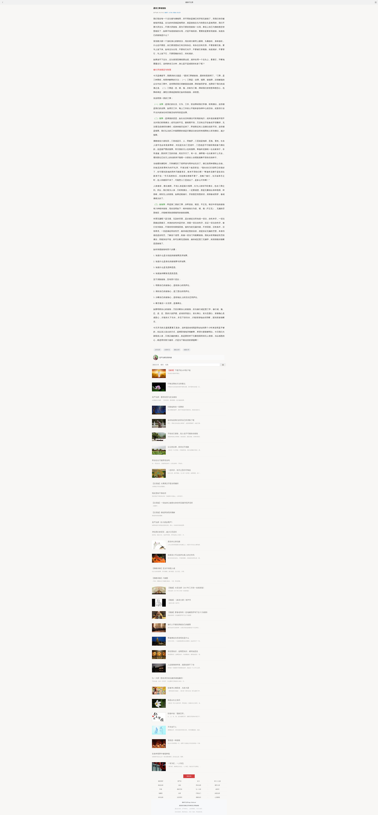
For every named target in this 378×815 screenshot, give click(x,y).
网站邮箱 (196, 805)
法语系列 (179, 797)
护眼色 (174, 12)
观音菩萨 (160, 781)
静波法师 (160, 785)
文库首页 (157, 349)
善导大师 (217, 785)
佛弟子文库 (189, 2)
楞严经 (179, 781)
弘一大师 (198, 789)
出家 (179, 793)
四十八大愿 (217, 781)
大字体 (170, 12)
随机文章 (177, 349)
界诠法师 (198, 785)
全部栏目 (167, 349)
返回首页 (181, 805)
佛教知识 (198, 797)
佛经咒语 (179, 789)
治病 (179, 785)
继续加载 (189, 776)
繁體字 (166, 12)
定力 (198, 781)
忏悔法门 (198, 793)
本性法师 (160, 797)
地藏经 (161, 793)
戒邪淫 (217, 789)
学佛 (160, 789)
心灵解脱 (217, 797)
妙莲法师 (217, 793)
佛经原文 (191, 805)
